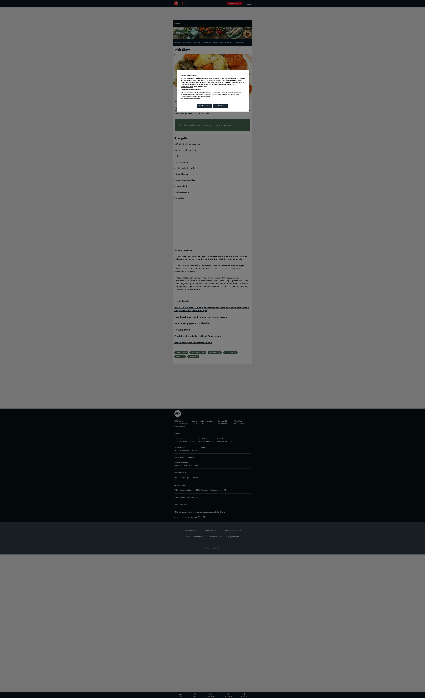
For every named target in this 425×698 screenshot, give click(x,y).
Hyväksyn (221, 106)
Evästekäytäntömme (187, 86)
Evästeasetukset (204, 106)
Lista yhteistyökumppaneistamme (190, 98)
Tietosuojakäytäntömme (200, 86)
